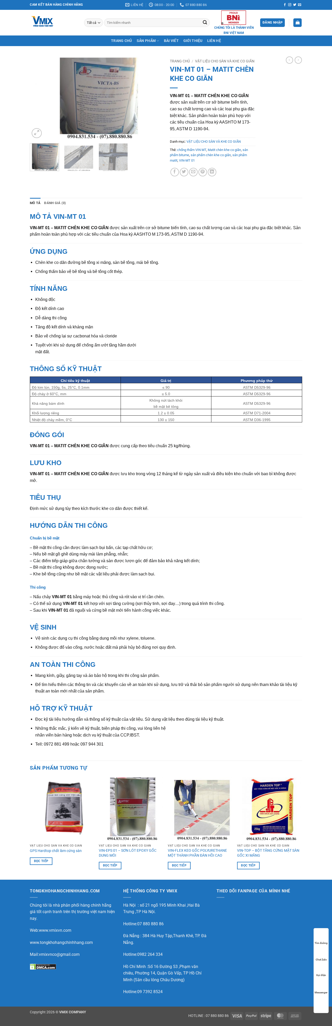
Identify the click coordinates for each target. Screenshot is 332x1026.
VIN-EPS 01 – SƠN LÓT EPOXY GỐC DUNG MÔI (127, 853)
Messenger (321, 992)
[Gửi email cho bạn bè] (193, 172)
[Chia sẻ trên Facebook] (174, 172)
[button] (272, 22)
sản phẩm (146, 41)
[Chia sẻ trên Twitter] (184, 172)
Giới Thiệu (193, 41)
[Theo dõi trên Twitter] (294, 5)
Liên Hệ (214, 41)
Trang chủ (180, 61)
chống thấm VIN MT (191, 150)
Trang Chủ (121, 41)
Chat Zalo (321, 959)
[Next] (153, 98)
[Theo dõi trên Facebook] (284, 5)
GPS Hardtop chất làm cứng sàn (56, 851)
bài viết (171, 41)
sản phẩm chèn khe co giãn (211, 155)
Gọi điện (321, 975)
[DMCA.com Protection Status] (43, 966)
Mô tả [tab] (35, 203)
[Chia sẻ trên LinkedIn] (212, 172)
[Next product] (289, 60)
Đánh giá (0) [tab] (55, 203)
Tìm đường (321, 943)
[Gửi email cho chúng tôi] (299, 5)
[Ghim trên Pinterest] (202, 172)
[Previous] (39, 98)
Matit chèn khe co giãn (224, 150)
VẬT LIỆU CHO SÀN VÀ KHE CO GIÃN (224, 61)
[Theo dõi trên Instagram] (289, 5)
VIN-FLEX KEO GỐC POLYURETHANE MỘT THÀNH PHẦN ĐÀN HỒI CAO (197, 853)
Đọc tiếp (41, 861)
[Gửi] (205, 22)
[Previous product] (298, 60)
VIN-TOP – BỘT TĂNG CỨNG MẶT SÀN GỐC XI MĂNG (268, 853)
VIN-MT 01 (187, 160)
